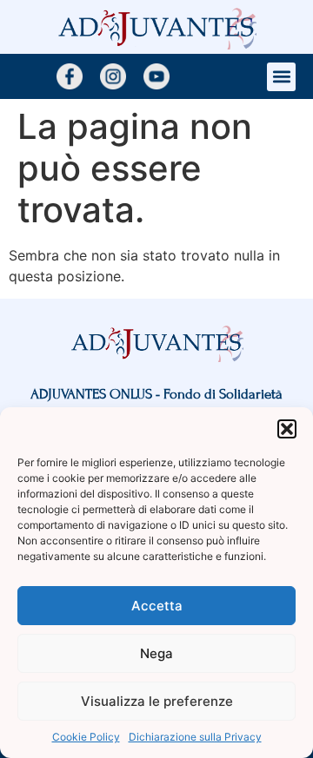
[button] (287, 429)
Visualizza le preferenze (157, 701)
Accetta (157, 605)
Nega (156, 653)
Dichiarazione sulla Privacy (195, 736)
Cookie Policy (86, 736)
